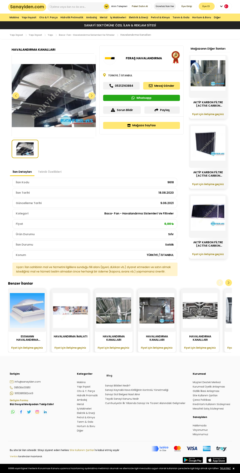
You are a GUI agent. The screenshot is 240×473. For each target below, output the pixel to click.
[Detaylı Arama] (106, 6)
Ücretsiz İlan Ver (165, 6)
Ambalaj (91, 17)
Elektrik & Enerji (138, 17)
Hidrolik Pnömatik (71, 17)
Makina (14, 17)
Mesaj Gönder (164, 86)
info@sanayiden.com (28, 381)
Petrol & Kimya (160, 17)
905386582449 (24, 393)
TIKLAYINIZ (225, 468)
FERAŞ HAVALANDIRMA (144, 58)
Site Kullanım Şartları (82, 450)
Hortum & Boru (201, 17)
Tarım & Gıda (181, 17)
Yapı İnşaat (29, 17)
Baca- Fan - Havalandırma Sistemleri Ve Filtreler (87, 35)
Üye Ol (206, 6)
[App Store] (216, 463)
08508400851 (22, 387)
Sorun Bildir (125, 110)
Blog (109, 375)
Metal (103, 17)
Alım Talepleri (119, 6)
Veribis (14, 456)
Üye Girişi (186, 6)
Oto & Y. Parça (48, 17)
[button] (91, 96)
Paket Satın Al (140, 6)
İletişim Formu (19, 400)
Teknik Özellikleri (49, 172)
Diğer (217, 17)
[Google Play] (193, 463)
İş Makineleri (118, 17)
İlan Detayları (22, 172)
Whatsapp (143, 98)
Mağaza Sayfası (144, 125)
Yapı (50, 35)
